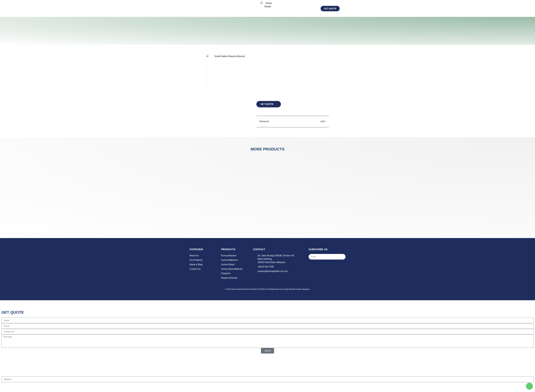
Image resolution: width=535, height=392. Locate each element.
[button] (191, 8)
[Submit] (342, 257)
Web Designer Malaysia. (300, 289)
